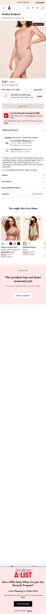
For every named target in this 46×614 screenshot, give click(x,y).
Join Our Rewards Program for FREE (25, 113)
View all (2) (38, 90)
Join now (8, 137)
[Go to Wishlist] (37, 7)
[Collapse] (43, 570)
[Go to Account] (32, 7)
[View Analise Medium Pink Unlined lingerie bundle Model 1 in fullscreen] (23, 49)
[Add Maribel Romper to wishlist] (39, 219)
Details (39, 96)
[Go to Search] (27, 7)
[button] (13, 18)
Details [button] (6, 123)
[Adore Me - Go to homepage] (9, 7)
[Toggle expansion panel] (43, 130)
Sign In (29, 611)
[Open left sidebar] (3, 7)
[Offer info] (17, 85)
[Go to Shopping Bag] (42, 7)
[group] (23, 49)
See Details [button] (40, 2)
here (35, 170)
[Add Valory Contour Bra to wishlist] (18, 219)
